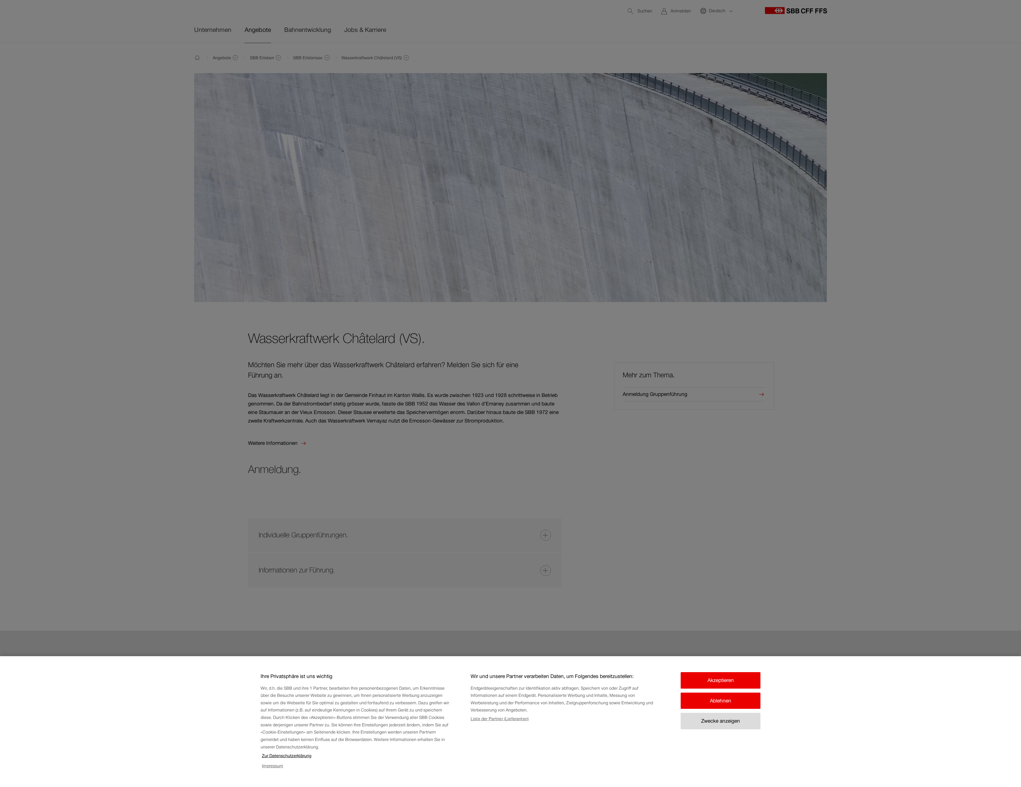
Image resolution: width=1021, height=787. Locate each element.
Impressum (272, 765)
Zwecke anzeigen (720, 721)
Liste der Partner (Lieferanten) (500, 718)
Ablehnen (720, 701)
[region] (510, 721)
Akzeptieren (721, 680)
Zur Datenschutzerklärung (286, 755)
